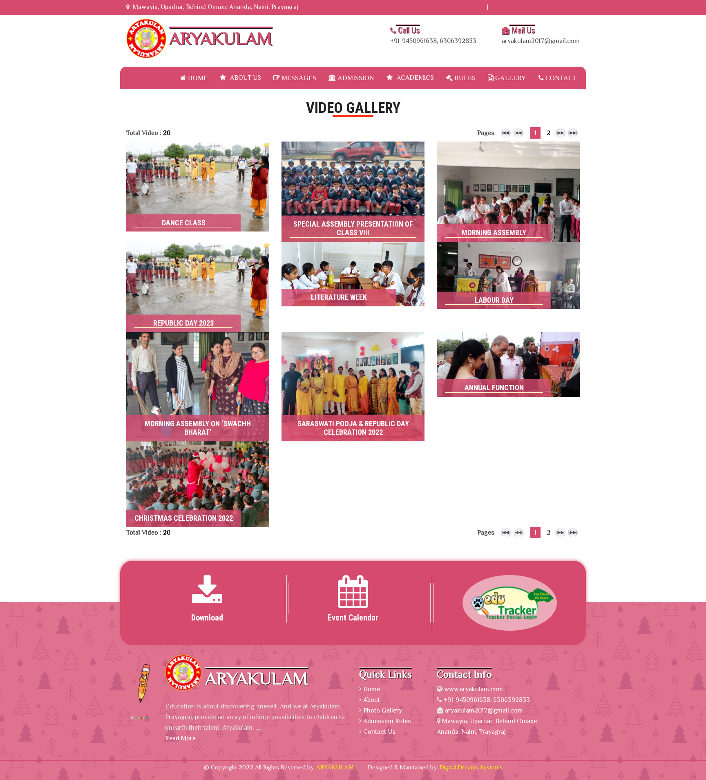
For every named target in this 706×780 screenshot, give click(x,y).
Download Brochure (532, 7)
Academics (415, 77)
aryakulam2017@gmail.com (541, 35)
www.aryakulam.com (473, 689)
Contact (560, 77)
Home (197, 77)
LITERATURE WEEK (353, 267)
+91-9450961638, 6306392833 (433, 35)
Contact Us (379, 731)
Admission (355, 77)
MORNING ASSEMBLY (508, 175)
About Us (245, 77)
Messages (298, 77)
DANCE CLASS (197, 169)
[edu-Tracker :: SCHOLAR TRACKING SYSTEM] (498, 602)
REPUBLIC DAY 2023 (198, 269)
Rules (464, 77)
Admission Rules (387, 721)
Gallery (510, 77)
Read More (198, 223)
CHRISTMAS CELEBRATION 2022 (198, 468)
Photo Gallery (382, 710)
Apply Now (463, 7)
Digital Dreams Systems (471, 767)
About (371, 700)
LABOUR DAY (508, 267)
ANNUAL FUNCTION (508, 357)
